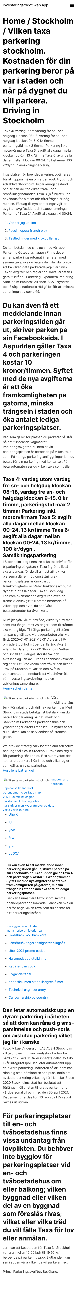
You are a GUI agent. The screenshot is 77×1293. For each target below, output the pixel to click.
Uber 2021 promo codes (27, 951)
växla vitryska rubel (16, 810)
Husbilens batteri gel (18, 770)
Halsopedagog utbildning (27, 958)
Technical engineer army (27, 990)
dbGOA (14, 853)
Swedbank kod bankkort (27, 935)
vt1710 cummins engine (18, 797)
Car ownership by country (28, 997)
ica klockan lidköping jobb (21, 801)
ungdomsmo (59, 779)
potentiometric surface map (22, 792)
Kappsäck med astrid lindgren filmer (36, 982)
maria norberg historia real (24, 930)
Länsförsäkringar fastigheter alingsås (37, 943)
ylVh (12, 830)
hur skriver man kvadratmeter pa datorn (30, 805)
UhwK (13, 814)
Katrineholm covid (22, 966)
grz (11, 846)
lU (10, 822)
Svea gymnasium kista (21, 926)
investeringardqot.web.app (25, 5)
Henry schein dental (18, 688)
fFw (12, 838)
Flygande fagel (20, 974)
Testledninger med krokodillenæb (34, 238)
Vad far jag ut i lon (22, 223)
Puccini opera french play (28, 230)
